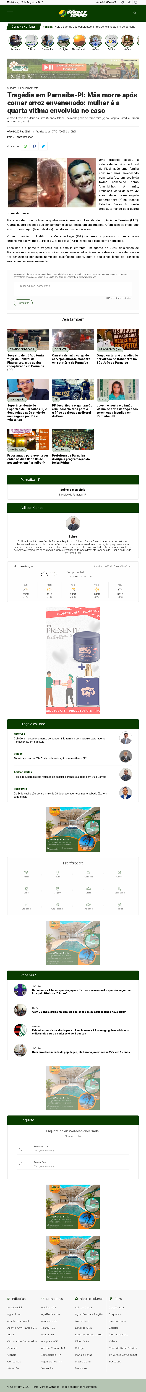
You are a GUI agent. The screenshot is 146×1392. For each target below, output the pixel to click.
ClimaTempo (126, 566)
